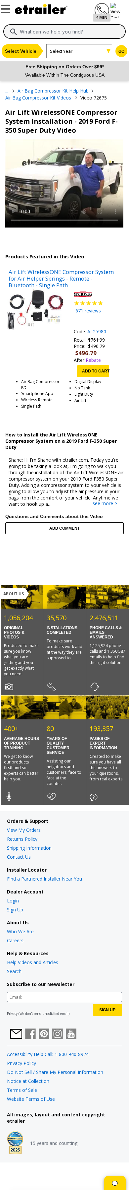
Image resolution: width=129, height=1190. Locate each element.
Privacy (12, 1013)
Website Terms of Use (31, 1099)
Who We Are (20, 931)
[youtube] (71, 1034)
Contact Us (19, 857)
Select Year (61, 51)
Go (121, 51)
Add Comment (64, 528)
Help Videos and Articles (32, 962)
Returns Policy (22, 839)
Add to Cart (95, 371)
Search (14, 971)
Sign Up (15, 909)
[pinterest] (44, 1034)
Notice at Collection (28, 1081)
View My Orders (24, 830)
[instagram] (57, 1034)
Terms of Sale (22, 1090)
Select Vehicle (20, 51)
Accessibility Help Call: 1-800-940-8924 (48, 1054)
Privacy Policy (21, 1063)
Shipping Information (29, 848)
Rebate (93, 360)
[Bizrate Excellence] (15, 1143)
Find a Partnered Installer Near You (44, 879)
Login (13, 900)
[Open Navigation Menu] (6, 7)
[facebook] (30, 1034)
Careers (15, 940)
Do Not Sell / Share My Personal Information (55, 1072)
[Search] (14, 32)
